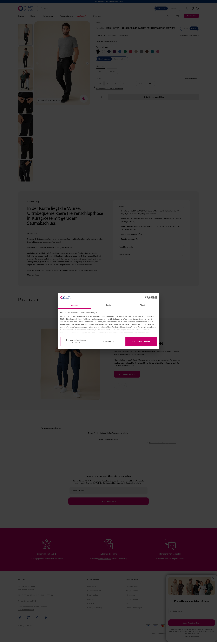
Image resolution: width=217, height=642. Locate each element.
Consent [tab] (74, 305)
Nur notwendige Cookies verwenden (76, 341)
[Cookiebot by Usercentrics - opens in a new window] (147, 297)
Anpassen (107, 341)
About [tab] (142, 305)
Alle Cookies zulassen (141, 341)
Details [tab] (108, 305)
